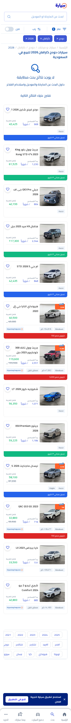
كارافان (46, 38)
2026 (31, 38)
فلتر (57, 29)
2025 (57, 635)
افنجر (57, 644)
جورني (6, 644)
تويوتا (57, 654)
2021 (8, 635)
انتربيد (45, 644)
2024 (45, 635)
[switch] (9, 29)
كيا (30, 654)
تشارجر (33, 644)
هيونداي (42, 654)
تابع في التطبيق (17, 699)
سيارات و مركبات (47, 47)
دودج (61, 38)
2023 (32, 635)
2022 (20, 635)
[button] (35, 29)
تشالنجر (19, 644)
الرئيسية (63, 47)
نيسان (19, 654)
